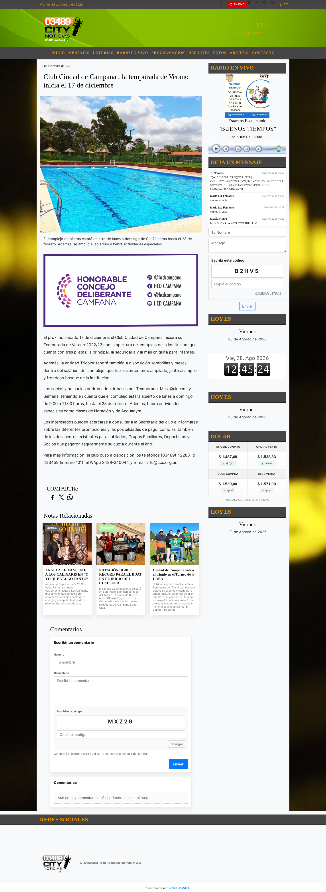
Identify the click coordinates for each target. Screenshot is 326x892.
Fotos (219, 53)
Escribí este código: (69, 711)
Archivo (239, 53)
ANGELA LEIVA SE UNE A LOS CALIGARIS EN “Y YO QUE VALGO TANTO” (66, 574)
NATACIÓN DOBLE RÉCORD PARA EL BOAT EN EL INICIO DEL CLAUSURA (120, 576)
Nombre (59, 654)
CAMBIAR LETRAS (268, 293)
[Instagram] (266, 4)
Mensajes (78, 53)
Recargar (176, 744)
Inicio (58, 53)
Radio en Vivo (132, 53)
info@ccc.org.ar (161, 462)
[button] (223, 4)
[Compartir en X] (61, 497)
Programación (168, 53)
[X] (251, 4)
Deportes (199, 53)
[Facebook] (258, 4)
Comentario (61, 673)
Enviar (178, 764)
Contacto (263, 53)
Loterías (103, 53)
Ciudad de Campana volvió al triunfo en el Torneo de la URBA (173, 574)
